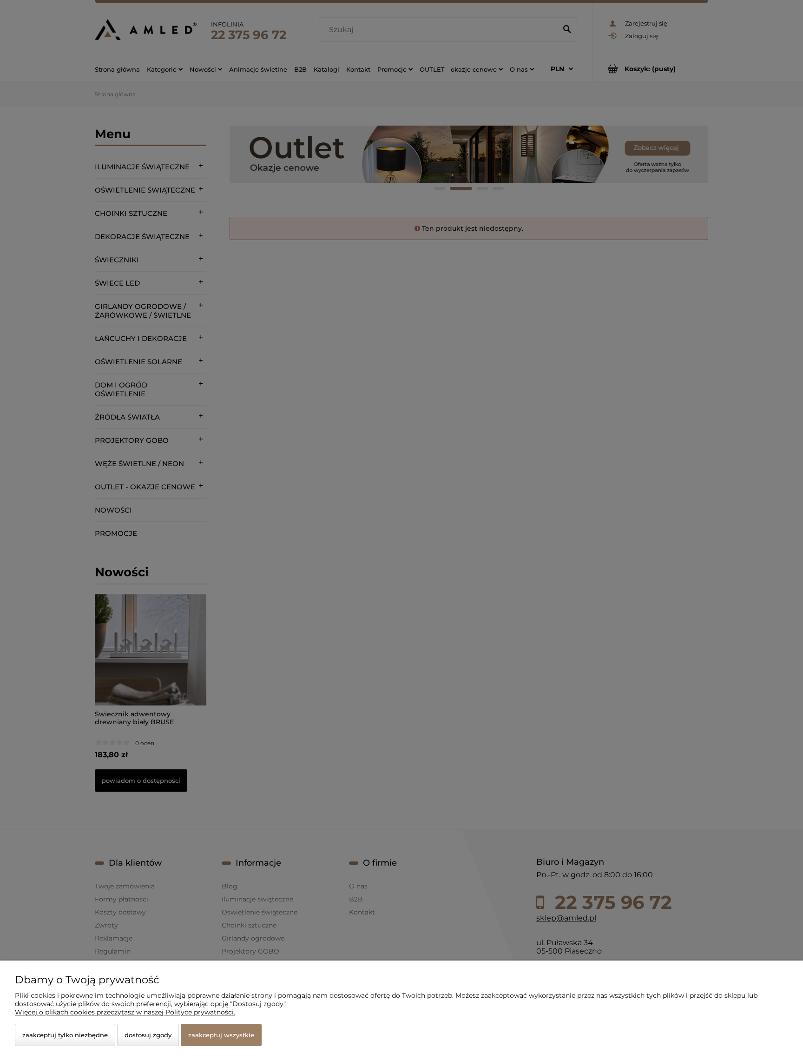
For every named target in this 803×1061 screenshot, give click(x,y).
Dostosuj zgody (148, 1035)
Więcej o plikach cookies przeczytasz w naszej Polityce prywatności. (125, 1012)
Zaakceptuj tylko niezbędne (65, 1035)
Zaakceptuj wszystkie (221, 1035)
